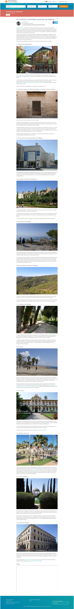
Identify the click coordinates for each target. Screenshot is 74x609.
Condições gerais (9, 600)
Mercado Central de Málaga (22, 75)
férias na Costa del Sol (28, 559)
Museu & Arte (33, 24)
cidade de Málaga (20, 27)
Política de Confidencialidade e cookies (12, 602)
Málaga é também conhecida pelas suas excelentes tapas (31, 82)
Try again (7, 14)
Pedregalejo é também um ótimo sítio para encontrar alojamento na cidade (36, 385)
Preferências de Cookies (10, 603)
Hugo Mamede (25, 21)
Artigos (30, 600)
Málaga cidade (26, 24)
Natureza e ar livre (40, 24)
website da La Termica (42, 430)
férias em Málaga (35, 470)
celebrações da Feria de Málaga (36, 561)
